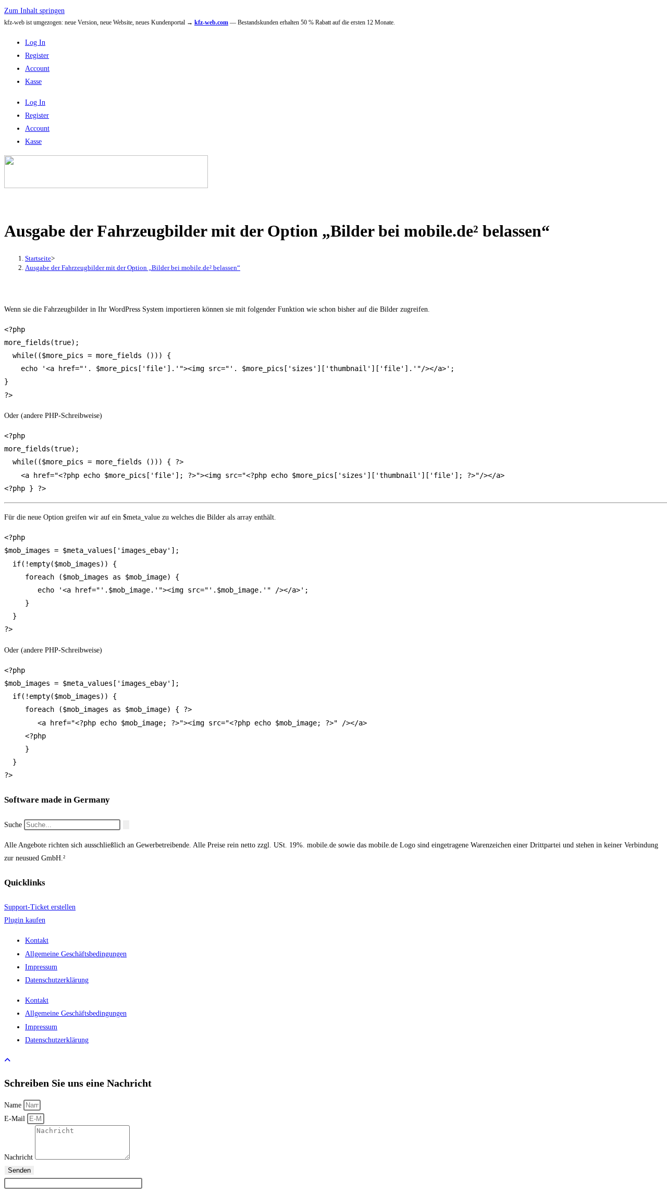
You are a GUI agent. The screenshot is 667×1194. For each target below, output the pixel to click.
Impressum (41, 967)
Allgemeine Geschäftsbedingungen (76, 954)
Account (37, 68)
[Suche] (126, 825)
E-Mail (15, 1119)
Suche (13, 825)
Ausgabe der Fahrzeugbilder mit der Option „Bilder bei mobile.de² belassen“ (132, 268)
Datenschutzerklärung (57, 980)
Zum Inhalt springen (34, 11)
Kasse (33, 81)
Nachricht (19, 1157)
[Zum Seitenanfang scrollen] (7, 1060)
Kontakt (36, 940)
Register (37, 55)
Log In (35, 42)
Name (13, 1105)
